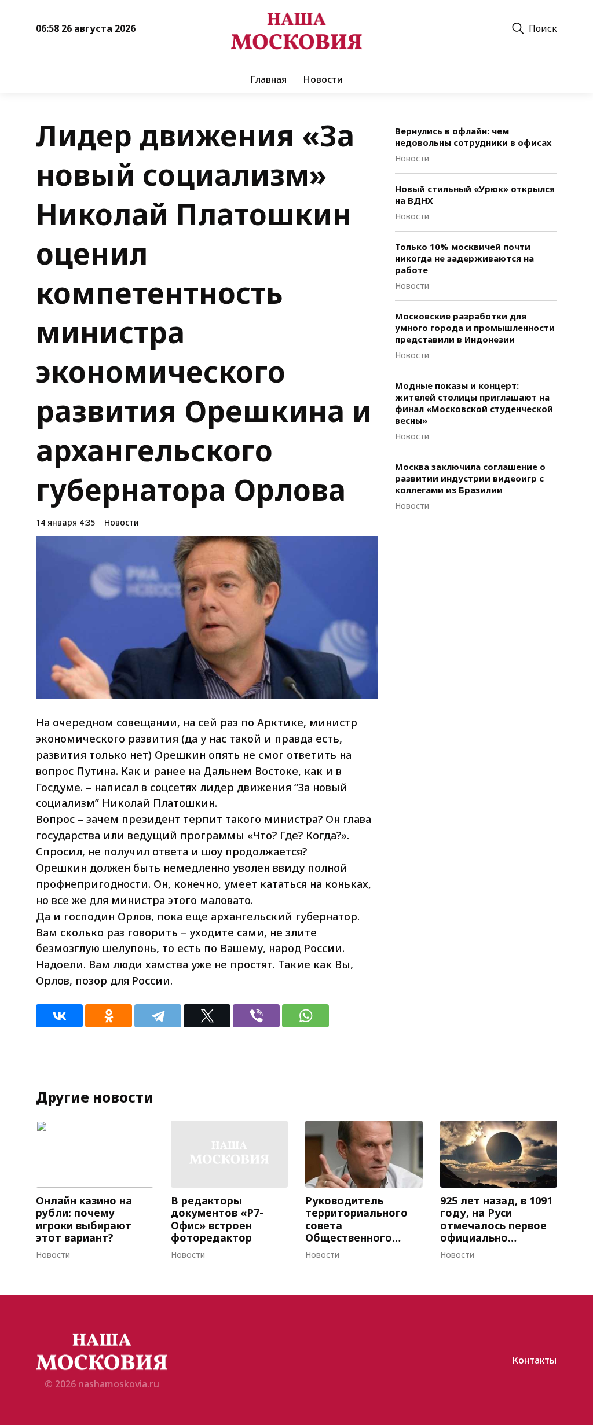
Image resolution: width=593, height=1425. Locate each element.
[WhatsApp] (305, 1015)
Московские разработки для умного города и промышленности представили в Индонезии (475, 327)
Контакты (534, 1360)
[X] (207, 1015)
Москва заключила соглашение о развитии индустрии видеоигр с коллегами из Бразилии (470, 478)
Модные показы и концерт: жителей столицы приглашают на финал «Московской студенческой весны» (474, 403)
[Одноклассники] (108, 1015)
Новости (323, 79)
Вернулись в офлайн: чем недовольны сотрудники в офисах (473, 136)
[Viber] (256, 1015)
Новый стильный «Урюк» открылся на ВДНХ (475, 194)
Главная (268, 79)
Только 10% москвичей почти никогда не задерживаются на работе (464, 258)
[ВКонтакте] (59, 1015)
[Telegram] (157, 1015)
